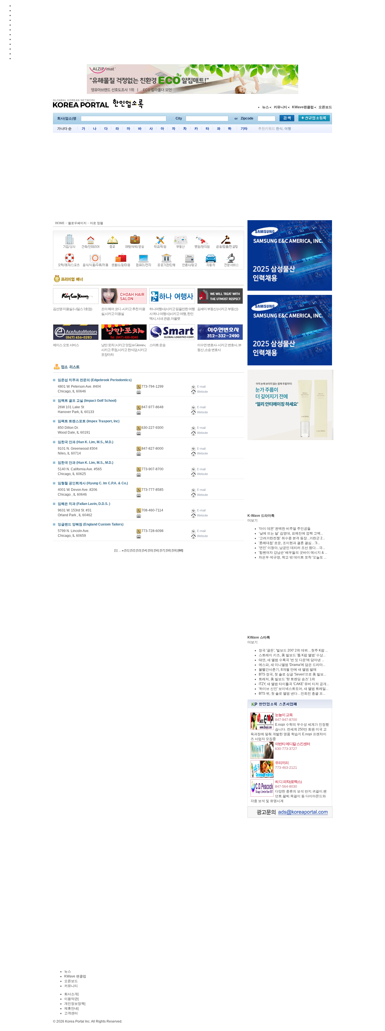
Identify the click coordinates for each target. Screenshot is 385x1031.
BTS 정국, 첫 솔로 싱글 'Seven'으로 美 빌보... (292, 674)
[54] (144, 550)
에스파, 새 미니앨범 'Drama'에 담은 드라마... (292, 665)
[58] (168, 550)
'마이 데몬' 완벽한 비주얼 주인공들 (285, 529)
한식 (279, 129)
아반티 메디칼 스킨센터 (292, 744)
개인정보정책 (74, 1004)
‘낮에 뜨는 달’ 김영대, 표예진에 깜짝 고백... (291, 533)
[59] (174, 550)
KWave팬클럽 (303, 107)
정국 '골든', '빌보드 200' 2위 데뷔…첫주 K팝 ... (293, 650)
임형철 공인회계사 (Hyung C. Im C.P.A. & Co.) (93, 483)
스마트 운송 (157, 345)
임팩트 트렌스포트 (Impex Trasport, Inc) (89, 421)
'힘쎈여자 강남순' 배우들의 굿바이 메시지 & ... (293, 553)
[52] (132, 550)
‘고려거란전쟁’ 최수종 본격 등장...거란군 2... (292, 538)
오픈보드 (325, 107)
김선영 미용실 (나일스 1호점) (72, 309)
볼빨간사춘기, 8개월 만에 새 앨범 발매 (288, 670)
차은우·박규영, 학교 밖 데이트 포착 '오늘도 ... (292, 557)
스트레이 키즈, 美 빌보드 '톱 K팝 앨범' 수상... (292, 655)
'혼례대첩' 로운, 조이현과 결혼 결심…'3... (289, 543)
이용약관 (71, 999)
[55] (150, 550)
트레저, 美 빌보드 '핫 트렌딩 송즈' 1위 (287, 679)
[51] (126, 550)
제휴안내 (71, 1008)
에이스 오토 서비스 (66, 345)
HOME (60, 223)
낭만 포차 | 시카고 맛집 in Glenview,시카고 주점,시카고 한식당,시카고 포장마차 (124, 350)
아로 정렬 (96, 223)
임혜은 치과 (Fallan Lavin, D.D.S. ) (84, 504)
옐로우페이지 (77, 223)
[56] (156, 550)
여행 (287, 129)
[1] (116, 550)
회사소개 (71, 994)
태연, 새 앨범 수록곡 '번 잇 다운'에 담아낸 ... (291, 660)
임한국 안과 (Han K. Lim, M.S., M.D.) (85, 442)
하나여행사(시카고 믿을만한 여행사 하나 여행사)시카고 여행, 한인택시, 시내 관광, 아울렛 (172, 314)
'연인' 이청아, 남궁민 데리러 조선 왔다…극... (292, 548)
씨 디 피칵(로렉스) (288, 782)
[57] (162, 550)
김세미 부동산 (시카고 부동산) (217, 309)
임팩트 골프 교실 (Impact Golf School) (87, 401)
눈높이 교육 (284, 715)
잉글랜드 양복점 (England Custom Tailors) (90, 524)
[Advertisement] (192, 177)
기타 (244, 129)
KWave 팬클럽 (75, 976)
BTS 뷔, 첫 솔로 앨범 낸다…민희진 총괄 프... (292, 694)
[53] (138, 550)
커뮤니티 (280, 107)
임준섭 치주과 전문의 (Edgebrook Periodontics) (95, 380)
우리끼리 (282, 763)
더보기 (252, 520)
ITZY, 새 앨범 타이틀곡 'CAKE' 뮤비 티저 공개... (294, 684)
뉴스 (265, 107)
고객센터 (71, 1013)
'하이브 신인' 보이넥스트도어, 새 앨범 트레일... (293, 689)
